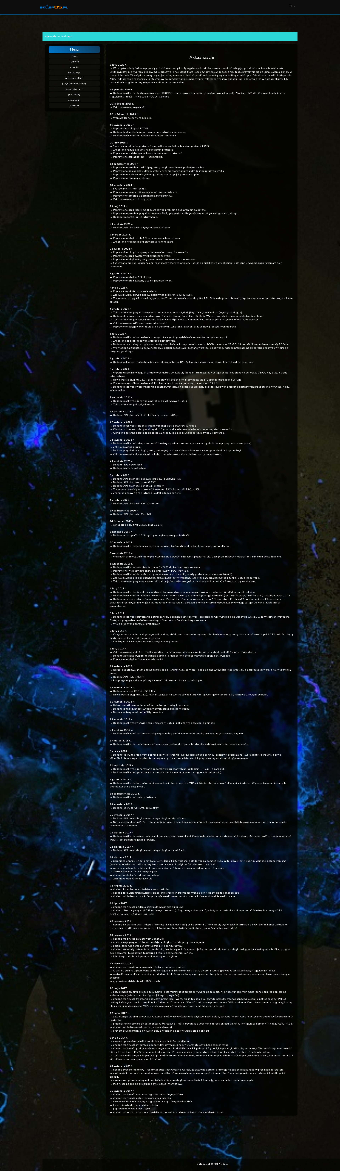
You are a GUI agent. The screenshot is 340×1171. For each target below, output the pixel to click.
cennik (74, 66)
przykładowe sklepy (74, 83)
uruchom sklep (74, 77)
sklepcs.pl (203, 1163)
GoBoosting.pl (180, 545)
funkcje (74, 61)
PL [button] (291, 6)
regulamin (74, 99)
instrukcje (74, 72)
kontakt (74, 105)
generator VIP (74, 88)
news (74, 55)
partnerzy (74, 94)
